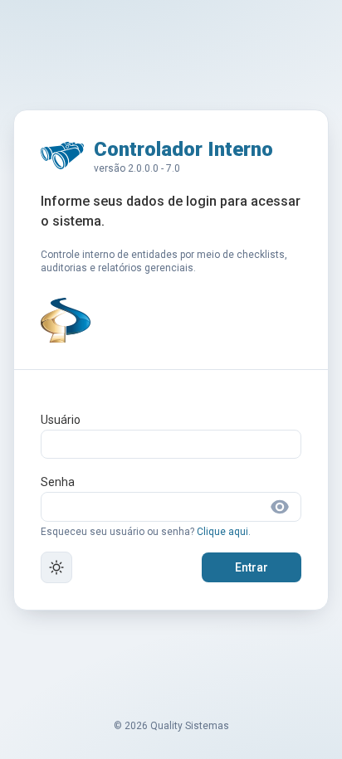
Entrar (251, 567)
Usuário (61, 419)
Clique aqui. (224, 532)
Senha (58, 482)
